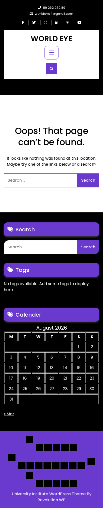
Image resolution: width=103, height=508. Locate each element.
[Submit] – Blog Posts (65, 483)
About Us (48, 483)
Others (29, 475)
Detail (91, 461)
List (12, 457)
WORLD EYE (51, 38)
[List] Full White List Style (30, 465)
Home (29, 439)
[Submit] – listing (73, 483)
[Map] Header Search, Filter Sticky (72, 465)
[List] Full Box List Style (38, 465)
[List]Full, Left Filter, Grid (47, 465)
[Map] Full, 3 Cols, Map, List (56, 465)
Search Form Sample (56, 483)
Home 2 (48, 447)
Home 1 (39, 447)
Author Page (39, 483)
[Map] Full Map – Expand (81, 465)
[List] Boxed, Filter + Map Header (22, 465)
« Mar (9, 414)
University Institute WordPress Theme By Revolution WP (52, 497)
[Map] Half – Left (64, 465)
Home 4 (65, 447)
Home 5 (73, 447)
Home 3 (56, 447)
